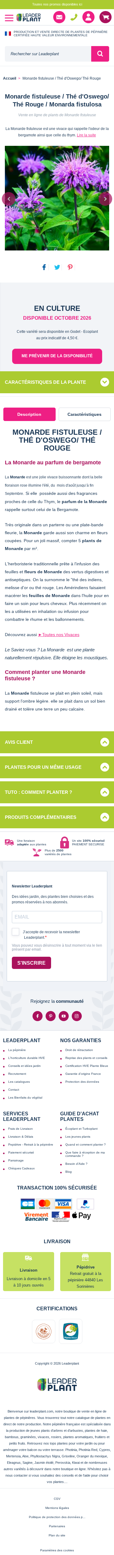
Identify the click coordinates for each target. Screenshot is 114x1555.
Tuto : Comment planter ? (38, 792)
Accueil (9, 79)
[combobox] (48, 54)
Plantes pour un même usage (43, 767)
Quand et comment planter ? (85, 1144)
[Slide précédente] (9, 199)
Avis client (19, 742)
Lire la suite (86, 135)
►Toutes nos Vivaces (58, 634)
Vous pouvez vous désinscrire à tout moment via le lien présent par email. (57, 948)
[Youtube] (64, 1016)
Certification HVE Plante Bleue (86, 1065)
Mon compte (88, 17)
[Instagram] (77, 1016)
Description (29, 414)
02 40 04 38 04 (74, 17)
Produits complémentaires (40, 817)
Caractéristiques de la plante (45, 382)
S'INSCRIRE (31, 963)
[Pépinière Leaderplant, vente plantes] (28, 18)
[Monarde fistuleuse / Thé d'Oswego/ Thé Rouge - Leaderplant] (57, 198)
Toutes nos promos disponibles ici (57, 4)
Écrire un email (59, 17)
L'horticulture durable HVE (26, 1058)
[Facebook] (38, 1016)
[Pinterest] (51, 1016)
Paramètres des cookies (57, 1550)
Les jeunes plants (77, 1136)
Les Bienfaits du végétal (25, 1097)
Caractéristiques (84, 414)
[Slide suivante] (105, 199)
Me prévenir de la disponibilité (57, 356)
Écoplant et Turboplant (81, 1128)
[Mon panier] (105, 17)
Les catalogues (19, 1081)
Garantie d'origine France (83, 1073)
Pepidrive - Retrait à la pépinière (30, 1144)
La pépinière (17, 1050)
